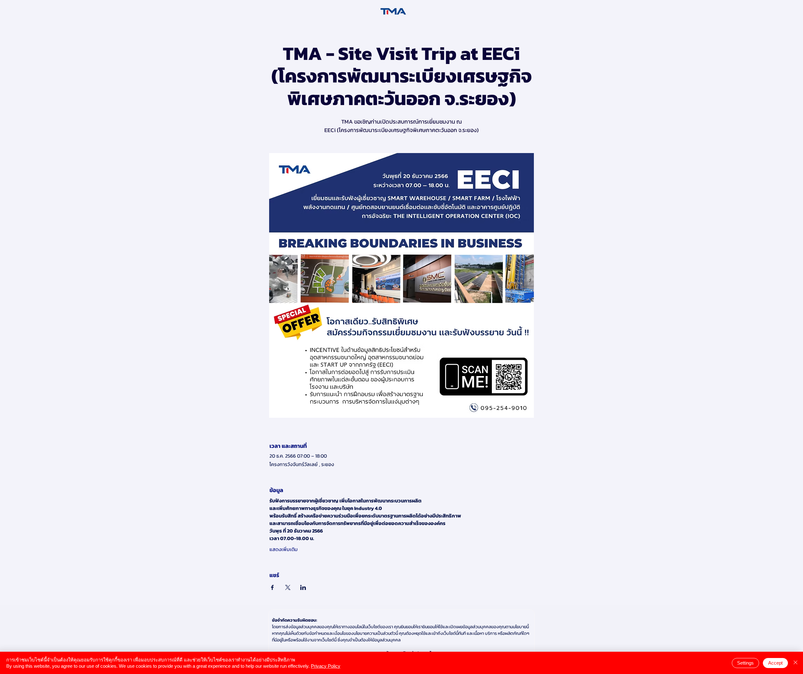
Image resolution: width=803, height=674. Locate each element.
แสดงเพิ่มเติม (283, 549)
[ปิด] (795, 663)
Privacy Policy (325, 666)
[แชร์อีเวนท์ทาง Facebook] (272, 587)
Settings (745, 663)
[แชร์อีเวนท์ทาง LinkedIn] (303, 587)
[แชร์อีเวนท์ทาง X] (288, 587)
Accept (775, 663)
